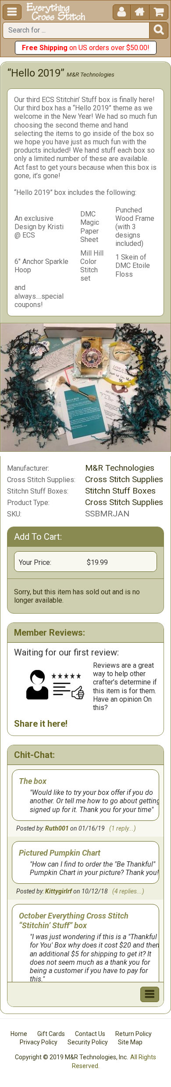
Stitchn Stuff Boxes (120, 491)
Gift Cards (51, 1033)
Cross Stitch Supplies (124, 479)
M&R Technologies (90, 74)
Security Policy (88, 1042)
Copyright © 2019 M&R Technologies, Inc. (71, 1057)
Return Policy (133, 1033)
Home (19, 1033)
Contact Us (90, 1033)
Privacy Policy (38, 1042)
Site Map (130, 1042)
